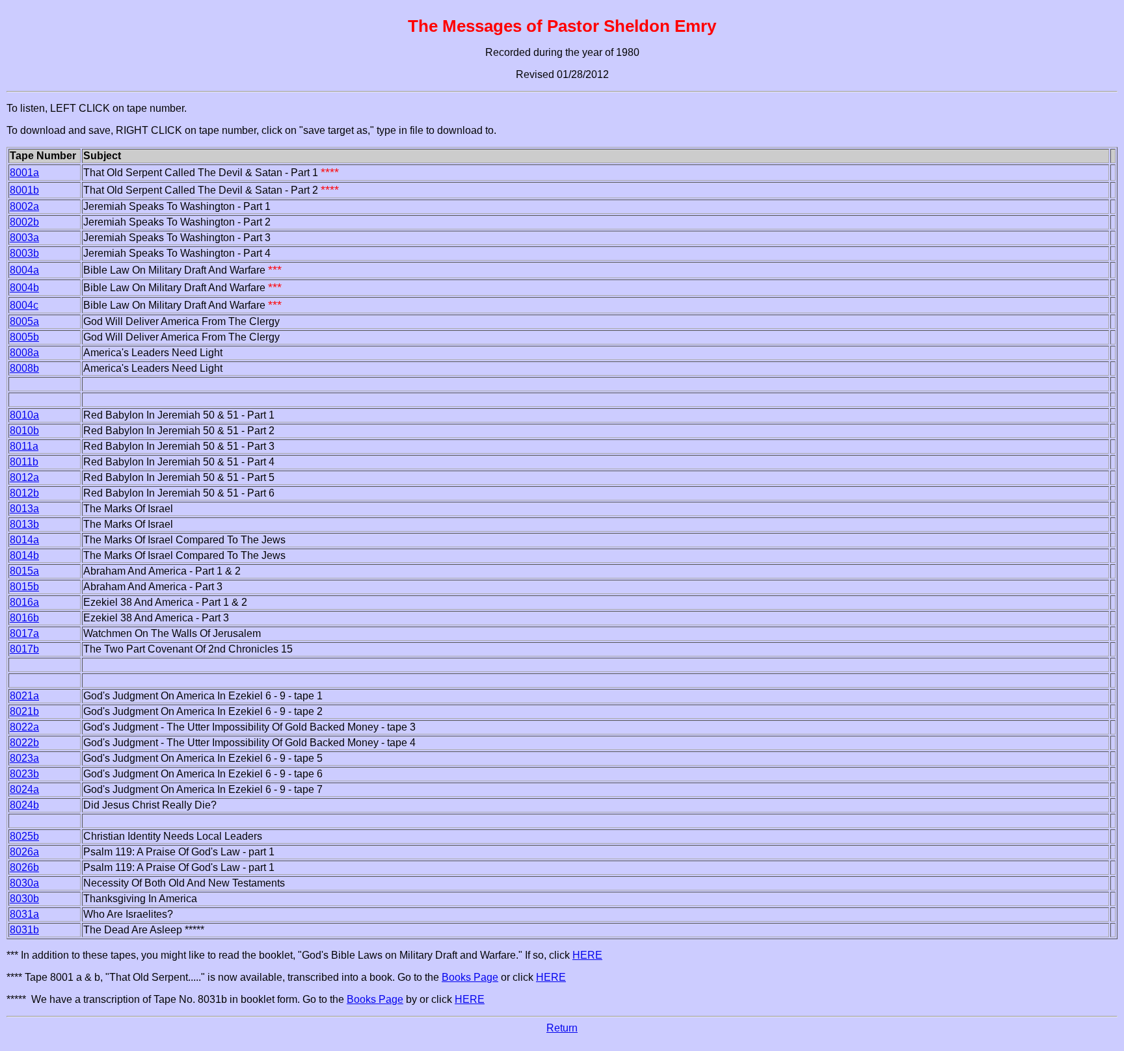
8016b (24, 617)
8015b (24, 586)
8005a (24, 321)
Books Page (470, 977)
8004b (24, 287)
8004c (24, 305)
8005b (24, 337)
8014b (24, 555)
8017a (24, 633)
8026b (24, 867)
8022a (24, 727)
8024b (24, 805)
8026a (24, 851)
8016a (24, 602)
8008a (24, 352)
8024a (24, 789)
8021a (24, 695)
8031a (24, 914)
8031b (24, 929)
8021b (24, 711)
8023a (24, 758)
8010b (24, 430)
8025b (24, 836)
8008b (24, 368)
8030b (24, 898)
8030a (24, 883)
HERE (587, 955)
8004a (24, 270)
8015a (24, 571)
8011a (24, 446)
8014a (24, 539)
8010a (24, 415)
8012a (24, 477)
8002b (24, 221)
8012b (24, 493)
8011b (24, 461)
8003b (24, 253)
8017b (24, 649)
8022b (24, 742)
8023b (24, 773)
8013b (24, 524)
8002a (24, 206)
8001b (24, 190)
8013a (24, 508)
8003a (24, 237)
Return (562, 1027)
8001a (24, 172)
